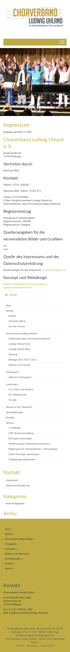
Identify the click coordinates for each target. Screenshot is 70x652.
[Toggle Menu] (62, 42)
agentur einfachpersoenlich (18, 287)
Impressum (12, 480)
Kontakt (20, 645)
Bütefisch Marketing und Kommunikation (25, 284)
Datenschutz (47, 645)
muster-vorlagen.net (55, 270)
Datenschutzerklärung (18, 485)
